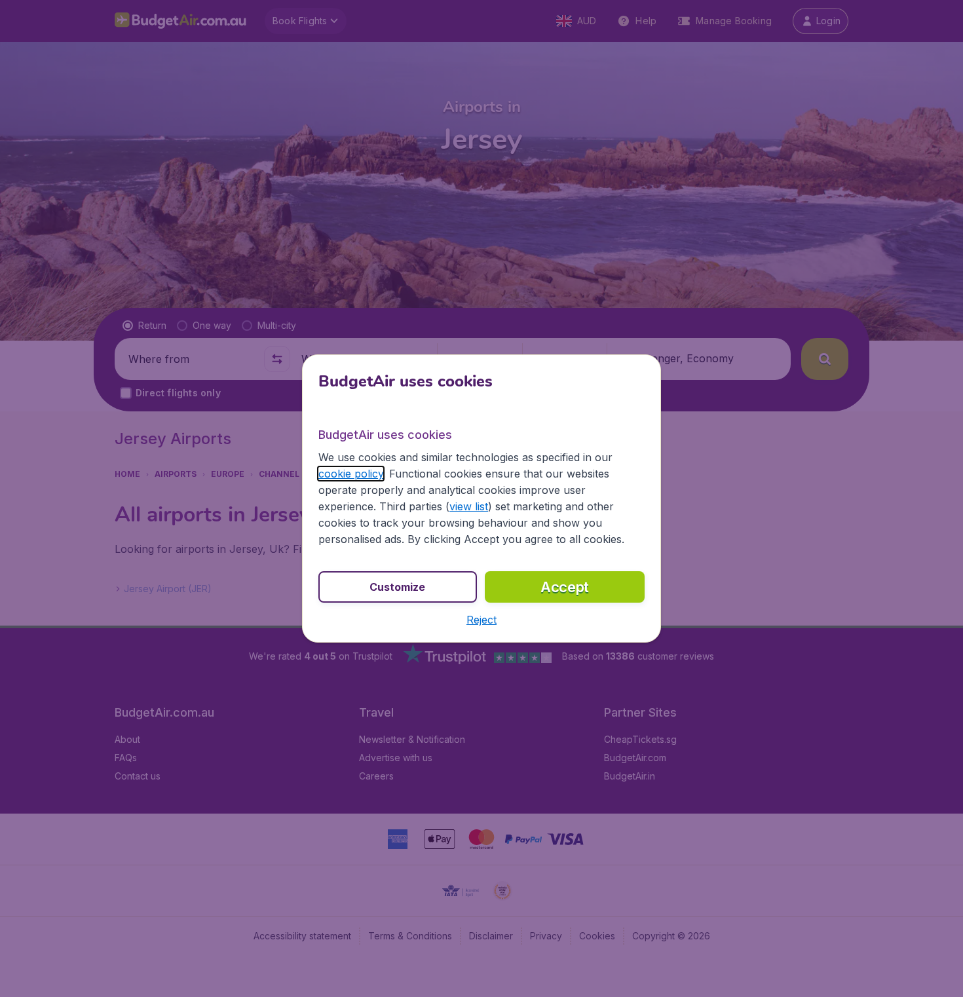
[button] (481, 619)
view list (468, 506)
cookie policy (350, 473)
